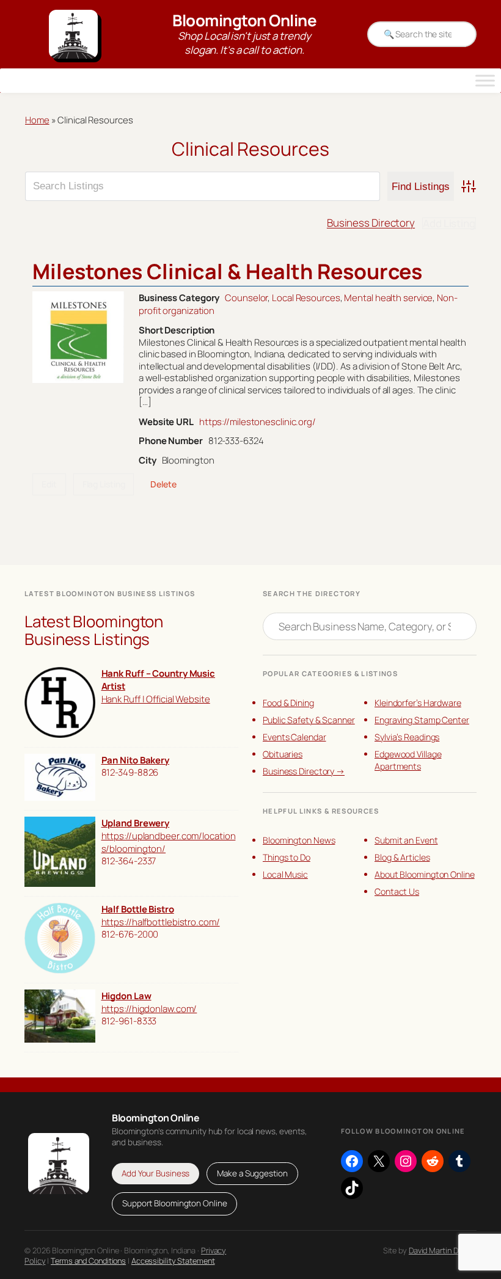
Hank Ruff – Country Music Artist (158, 679)
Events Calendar (294, 737)
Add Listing (449, 223)
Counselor (246, 297)
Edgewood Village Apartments (408, 760)
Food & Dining (288, 703)
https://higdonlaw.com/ (149, 1008)
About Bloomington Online (425, 874)
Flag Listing (103, 484)
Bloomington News (299, 840)
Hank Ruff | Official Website (155, 699)
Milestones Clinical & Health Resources (227, 271)
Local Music (285, 874)
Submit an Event (406, 840)
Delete (163, 484)
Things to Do (286, 857)
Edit (49, 484)
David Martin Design (443, 1250)
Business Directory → (304, 771)
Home (37, 120)
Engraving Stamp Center (422, 720)
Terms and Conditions (88, 1260)
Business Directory (371, 223)
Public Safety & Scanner (309, 720)
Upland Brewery (135, 823)
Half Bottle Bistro (137, 909)
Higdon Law (126, 995)
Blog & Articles (402, 857)
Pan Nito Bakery (135, 760)
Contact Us (397, 891)
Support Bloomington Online (174, 1203)
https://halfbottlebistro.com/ (160, 922)
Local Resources (306, 297)
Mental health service (388, 297)
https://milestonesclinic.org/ (257, 421)
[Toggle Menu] (485, 80)
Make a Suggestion (252, 1173)
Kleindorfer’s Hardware (418, 703)
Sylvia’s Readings (407, 737)
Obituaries (282, 754)
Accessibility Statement (173, 1260)
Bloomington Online (244, 20)
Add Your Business (155, 1173)
